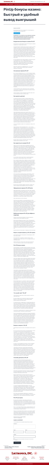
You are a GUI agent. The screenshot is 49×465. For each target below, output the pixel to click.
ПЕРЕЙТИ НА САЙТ (17, 33)
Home (7, 4)
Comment (15, 423)
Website (15, 434)
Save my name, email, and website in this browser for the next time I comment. (24, 439)
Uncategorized (20, 417)
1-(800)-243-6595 (41, 459)
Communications (35, 4)
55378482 (24, 416)
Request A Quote (29, 4)
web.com (31, 463)
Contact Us (41, 4)
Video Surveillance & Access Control (20, 4)
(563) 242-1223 (33, 458)
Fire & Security (11, 4)
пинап (17, 84)
